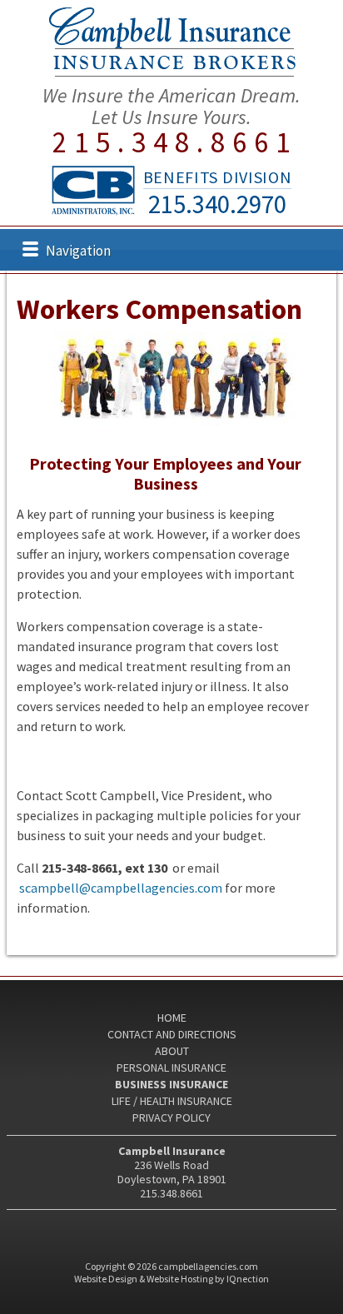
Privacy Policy (171, 1117)
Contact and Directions (171, 1034)
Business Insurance (171, 1084)
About (172, 1050)
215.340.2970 (217, 203)
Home (171, 1017)
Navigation (78, 250)
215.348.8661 (174, 142)
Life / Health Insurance (172, 1100)
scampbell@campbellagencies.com (120, 887)
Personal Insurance (171, 1067)
